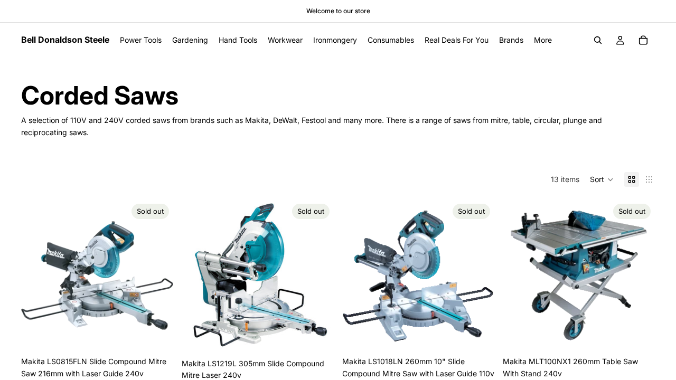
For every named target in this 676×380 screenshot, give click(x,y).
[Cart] (643, 40)
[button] (602, 179)
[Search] (597, 40)
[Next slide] (157, 275)
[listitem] (543, 40)
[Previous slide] (37, 275)
